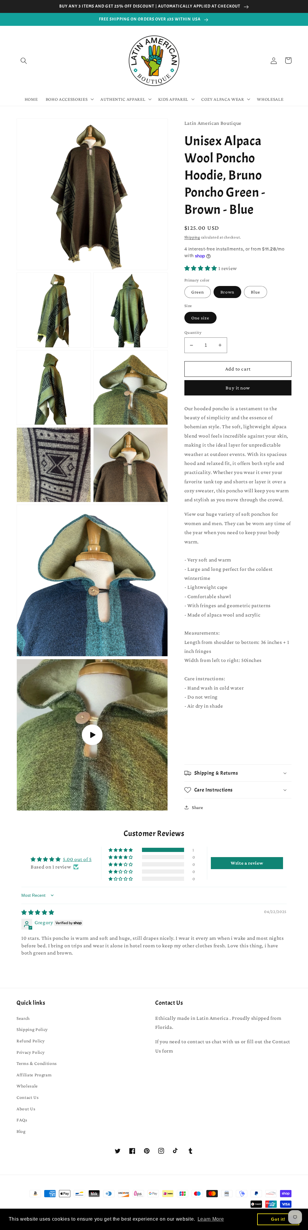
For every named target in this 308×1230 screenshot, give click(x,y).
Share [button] (197, 807)
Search (23, 1018)
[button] (24, 60)
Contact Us (28, 1097)
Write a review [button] (247, 863)
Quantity (193, 332)
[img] (37, 912)
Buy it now (238, 388)
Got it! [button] (278, 1219)
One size (200, 317)
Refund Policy (31, 1040)
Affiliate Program (34, 1074)
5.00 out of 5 (77, 859)
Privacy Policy (31, 1052)
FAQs (22, 1119)
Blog (21, 1131)
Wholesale (27, 1085)
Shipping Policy (32, 1029)
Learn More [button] (211, 1219)
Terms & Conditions (37, 1063)
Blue (255, 291)
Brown (227, 291)
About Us (26, 1108)
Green (197, 291)
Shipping (192, 237)
